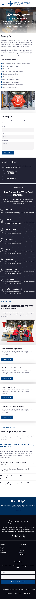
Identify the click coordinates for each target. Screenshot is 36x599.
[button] (3, 4)
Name (3, 126)
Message (5, 140)
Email (3, 133)
